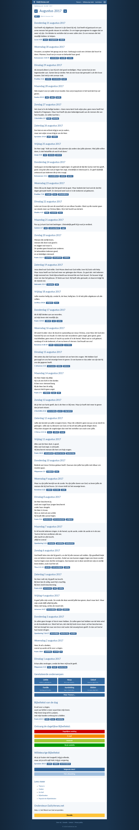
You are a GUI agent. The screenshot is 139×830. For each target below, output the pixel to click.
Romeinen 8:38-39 (41, 345)
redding (67, 567)
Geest (45, 40)
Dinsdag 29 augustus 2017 (48, 65)
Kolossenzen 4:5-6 (40, 176)
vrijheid (62, 40)
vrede (59, 609)
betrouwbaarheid (59, 519)
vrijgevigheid (68, 411)
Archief (46, 6)
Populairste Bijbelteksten (47, 799)
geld (49, 137)
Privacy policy (79, 822)
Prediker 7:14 (39, 194)
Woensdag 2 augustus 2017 (48, 640)
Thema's (78, 2)
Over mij (58, 822)
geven (60, 411)
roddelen (66, 257)
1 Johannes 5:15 (40, 366)
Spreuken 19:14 (40, 137)
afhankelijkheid (63, 194)
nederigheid (54, 58)
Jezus (60, 212)
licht (59, 393)
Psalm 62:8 (38, 588)
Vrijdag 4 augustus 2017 (47, 595)
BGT (36, 16)
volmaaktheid (57, 257)
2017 (50, 6)
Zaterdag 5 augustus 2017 (47, 574)
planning (51, 155)
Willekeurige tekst (88, 2)
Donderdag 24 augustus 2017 (49, 162)
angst (53, 393)
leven (54, 194)
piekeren (66, 609)
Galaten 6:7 (38, 228)
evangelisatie (53, 40)
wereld (56, 651)
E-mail (69, 736)
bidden (59, 366)
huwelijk (62, 58)
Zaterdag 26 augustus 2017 (48, 125)
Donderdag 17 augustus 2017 (49, 310)
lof (61, 651)
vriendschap (56, 79)
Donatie (69, 815)
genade (48, 567)
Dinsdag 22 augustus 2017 (48, 201)
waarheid (53, 212)
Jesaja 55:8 (38, 155)
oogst (63, 228)
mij (39, 810)
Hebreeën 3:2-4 (40, 284)
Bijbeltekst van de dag (46, 702)
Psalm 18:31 (38, 453)
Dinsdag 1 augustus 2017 (47, 659)
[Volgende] (65, 11)
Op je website (70, 745)
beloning (55, 118)
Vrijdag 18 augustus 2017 (47, 291)
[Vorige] (36, 11)
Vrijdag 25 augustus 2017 (47, 144)
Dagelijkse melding (69, 731)
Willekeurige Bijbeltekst (47, 753)
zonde (63, 490)
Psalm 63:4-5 (39, 719)
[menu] (105, 3)
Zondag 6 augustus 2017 (47, 550)
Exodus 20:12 (39, 97)
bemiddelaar (59, 345)
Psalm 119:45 (39, 321)
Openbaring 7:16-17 (41, 633)
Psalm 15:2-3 (39, 258)
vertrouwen (51, 366)
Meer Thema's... (69, 695)
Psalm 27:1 (38, 393)
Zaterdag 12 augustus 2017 (48, 418)
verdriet (73, 633)
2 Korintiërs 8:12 (40, 411)
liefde (49, 118)
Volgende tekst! (69, 769)
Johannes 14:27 (40, 609)
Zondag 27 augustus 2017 (47, 104)
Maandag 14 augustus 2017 (49, 373)
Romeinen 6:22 (39, 490)
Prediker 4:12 (39, 79)
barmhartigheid (65, 764)
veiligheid (47, 393)
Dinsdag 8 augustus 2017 (47, 497)
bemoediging (52, 411)
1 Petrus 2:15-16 (40, 432)
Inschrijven (98, 2)
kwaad (62, 432)
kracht (64, 79)
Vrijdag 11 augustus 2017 (47, 439)
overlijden (68, 345)
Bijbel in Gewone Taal (47, 16)
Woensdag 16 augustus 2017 (49, 328)
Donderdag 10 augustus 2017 (49, 460)
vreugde (48, 194)
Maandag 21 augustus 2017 (49, 220)
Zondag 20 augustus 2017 (47, 235)
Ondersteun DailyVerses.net (49, 806)
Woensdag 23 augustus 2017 (49, 183)
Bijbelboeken (43, 795)
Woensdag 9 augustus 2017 (48, 479)
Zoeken (41, 789)
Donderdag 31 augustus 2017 (49, 23)
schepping (50, 284)
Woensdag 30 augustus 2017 (49, 47)
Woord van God (59, 453)
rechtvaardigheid (54, 228)
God (47, 97)
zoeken (59, 321)
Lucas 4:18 (38, 40)
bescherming (70, 453)
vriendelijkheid (53, 176)
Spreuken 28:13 (40, 764)
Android (69, 741)
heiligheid (50, 303)
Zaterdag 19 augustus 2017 (48, 265)
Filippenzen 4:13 (40, 667)
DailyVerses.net (38, 6)
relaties (70, 58)
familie (58, 97)
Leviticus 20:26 (39, 303)
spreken (70, 176)
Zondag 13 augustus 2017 (47, 400)
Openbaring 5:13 (40, 543)
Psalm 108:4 (38, 652)
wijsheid (58, 155)
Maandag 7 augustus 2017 (48, 526)
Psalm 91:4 (38, 519)
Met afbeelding (69, 774)
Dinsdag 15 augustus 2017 (48, 352)
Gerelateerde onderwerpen (49, 674)
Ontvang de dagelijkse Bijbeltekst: (52, 726)
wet (54, 321)
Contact (71, 822)
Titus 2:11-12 (39, 567)
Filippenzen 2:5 (39, 471)
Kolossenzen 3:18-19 (41, 58)
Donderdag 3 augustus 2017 (49, 617)
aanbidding (60, 543)
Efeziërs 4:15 (38, 212)
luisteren (66, 366)
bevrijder (56, 490)
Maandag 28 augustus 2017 (49, 86)
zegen (52, 97)
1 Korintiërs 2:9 (39, 118)
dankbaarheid (69, 543)
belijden (56, 764)
